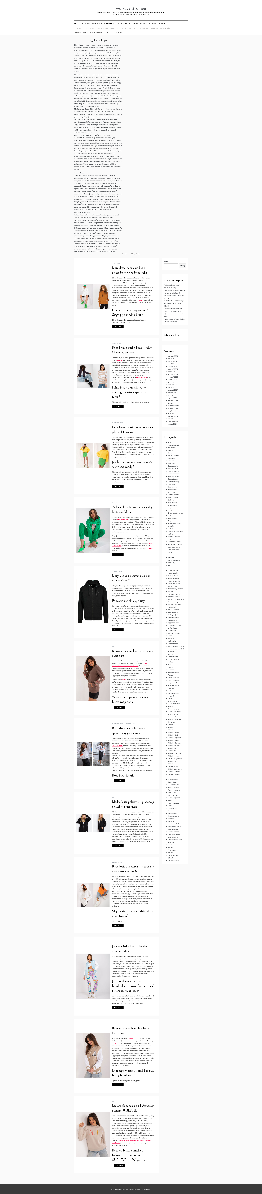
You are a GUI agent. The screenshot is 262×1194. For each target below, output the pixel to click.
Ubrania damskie (173, 832)
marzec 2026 (172, 361)
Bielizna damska (173, 455)
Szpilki (106, 225)
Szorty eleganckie (174, 798)
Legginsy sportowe (174, 625)
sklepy (170, 698)
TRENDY (171, 821)
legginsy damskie (173, 623)
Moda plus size (173, 644)
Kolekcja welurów (174, 581)
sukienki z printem (174, 774)
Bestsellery (172, 453)
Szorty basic (172, 792)
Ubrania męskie (118, 571)
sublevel (170, 724)
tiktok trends (172, 808)
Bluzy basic (116, 263)
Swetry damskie (173, 779)
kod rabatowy (172, 568)
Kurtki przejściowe (174, 615)
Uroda (170, 845)
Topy (169, 811)
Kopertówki (172, 607)
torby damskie (172, 813)
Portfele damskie (173, 680)
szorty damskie (173, 795)
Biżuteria (171, 461)
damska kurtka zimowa (83, 191)
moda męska (172, 641)
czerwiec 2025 (173, 385)
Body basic (171, 500)
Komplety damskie (174, 594)
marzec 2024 (172, 424)
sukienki (86, 167)
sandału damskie (173, 693)
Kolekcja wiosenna (174, 583)
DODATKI (171, 515)
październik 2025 (174, 374)
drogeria (171, 521)
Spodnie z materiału (174, 719)
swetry (170, 777)
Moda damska (172, 638)
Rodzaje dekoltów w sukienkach (123, 28)
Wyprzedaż (172, 850)
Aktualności (165, 28)
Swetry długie (172, 782)
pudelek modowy (173, 685)
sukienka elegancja (89, 135)
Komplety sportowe (174, 604)
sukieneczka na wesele (101, 151)
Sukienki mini (172, 751)
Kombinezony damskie (175, 589)
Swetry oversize (173, 787)
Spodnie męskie (173, 714)
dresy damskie (87, 202)
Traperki (171, 819)
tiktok (170, 806)
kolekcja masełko (173, 576)
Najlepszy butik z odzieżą (148, 28)
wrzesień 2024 (173, 408)
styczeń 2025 (172, 398)
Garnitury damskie (174, 536)
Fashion (170, 529)
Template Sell (145, 1189)
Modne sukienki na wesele (176, 646)
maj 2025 (171, 387)
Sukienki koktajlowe (174, 743)
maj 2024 (171, 419)
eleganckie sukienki (174, 523)
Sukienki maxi (172, 748)
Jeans (170, 552)
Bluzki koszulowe (173, 471)
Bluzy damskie (117, 423)
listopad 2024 (172, 403)
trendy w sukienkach (103, 161)
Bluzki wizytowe (173, 476)
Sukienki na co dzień (174, 753)
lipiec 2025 (171, 382)
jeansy (141, 300)
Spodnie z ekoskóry (174, 717)
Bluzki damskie (173, 466)
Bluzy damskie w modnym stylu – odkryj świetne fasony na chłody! (174, 303)
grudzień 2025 (173, 369)
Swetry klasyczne (174, 785)
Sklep (76, 138)
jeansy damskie (173, 555)
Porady (170, 675)
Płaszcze (171, 670)
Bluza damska (117, 746)
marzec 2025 (172, 393)
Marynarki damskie (174, 633)
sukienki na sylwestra (175, 758)
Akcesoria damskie (174, 445)
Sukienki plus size (173, 761)
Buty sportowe (173, 508)
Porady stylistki (173, 677)
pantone (170, 662)
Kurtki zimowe (172, 620)
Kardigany (171, 562)
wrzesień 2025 (173, 377)
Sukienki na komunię (174, 756)
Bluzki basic (117, 862)
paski (169, 664)
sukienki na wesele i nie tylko (100, 148)
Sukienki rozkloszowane (176, 764)
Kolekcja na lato (173, 578)
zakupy (170, 853)
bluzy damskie (141, 377)
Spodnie (170, 706)
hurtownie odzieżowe (141, 23)
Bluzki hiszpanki (173, 468)
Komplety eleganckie (175, 602)
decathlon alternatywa (175, 513)
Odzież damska (173, 657)
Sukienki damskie (173, 732)
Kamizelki (171, 557)
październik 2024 (174, 406)
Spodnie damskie (173, 709)
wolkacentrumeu (131, 8)
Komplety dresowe (174, 597)
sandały (92, 233)
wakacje (170, 847)
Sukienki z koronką (174, 772)
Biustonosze (172, 458)
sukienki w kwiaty (174, 766)
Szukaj (166, 261)
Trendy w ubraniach (174, 826)
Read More (117, 326)
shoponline (130, 724)
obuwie (99, 244)
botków (112, 241)
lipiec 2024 (171, 413)
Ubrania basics (173, 829)
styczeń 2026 (172, 366)
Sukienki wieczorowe (175, 769)
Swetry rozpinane (174, 790)
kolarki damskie (173, 570)
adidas (114, 502)
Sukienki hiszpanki (174, 740)
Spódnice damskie (174, 704)
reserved (171, 688)
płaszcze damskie (173, 672)
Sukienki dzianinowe (174, 735)
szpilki (103, 228)
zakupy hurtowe (158, 23)
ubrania (105, 98)
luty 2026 (171, 364)
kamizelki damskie (174, 560)
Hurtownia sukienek (114, 33)
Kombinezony (172, 586)
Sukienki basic (172, 730)
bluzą (87, 125)
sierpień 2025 (172, 379)
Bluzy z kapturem (173, 497)
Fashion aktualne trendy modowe (89, 33)
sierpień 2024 (172, 411)
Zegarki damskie (173, 860)
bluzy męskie (172, 492)
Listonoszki (172, 630)
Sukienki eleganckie (174, 738)
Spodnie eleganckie (174, 711)
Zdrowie (171, 858)
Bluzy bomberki (173, 487)
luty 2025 (171, 395)
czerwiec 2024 (173, 416)
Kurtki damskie (173, 612)
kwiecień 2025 (173, 390)
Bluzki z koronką (173, 482)
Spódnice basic (173, 701)
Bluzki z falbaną (173, 479)
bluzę (124, 680)
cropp (170, 510)
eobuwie (171, 526)
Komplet (171, 591)
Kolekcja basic (172, 573)
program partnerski (174, 683)
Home (170, 539)
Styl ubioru (171, 722)
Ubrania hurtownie (82, 23)
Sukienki (170, 727)
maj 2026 (171, 359)
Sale (169, 691)
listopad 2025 (172, 372)
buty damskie (172, 505)
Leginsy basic (172, 628)
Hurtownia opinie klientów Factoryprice (91, 28)
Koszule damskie (173, 610)
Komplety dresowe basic (176, 599)
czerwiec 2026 (173, 356)
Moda (114, 646)
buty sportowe (110, 246)
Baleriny (171, 450)
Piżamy (170, 667)
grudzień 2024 (173, 400)
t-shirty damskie (173, 803)
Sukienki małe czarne (175, 745)
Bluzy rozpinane (173, 495)
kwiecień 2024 (173, 421)
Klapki (170, 565)
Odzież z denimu (173, 659)
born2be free (172, 502)
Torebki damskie (173, 816)
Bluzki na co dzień (174, 474)
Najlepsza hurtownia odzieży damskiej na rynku (111, 23)
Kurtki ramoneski (173, 617)
